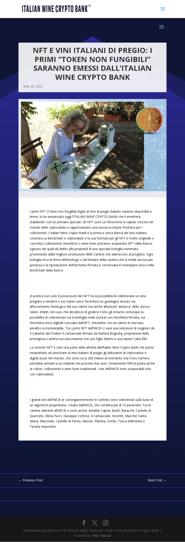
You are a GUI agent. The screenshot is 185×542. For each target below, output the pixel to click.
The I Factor (101, 535)
